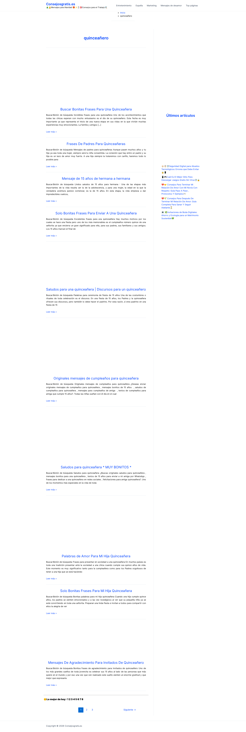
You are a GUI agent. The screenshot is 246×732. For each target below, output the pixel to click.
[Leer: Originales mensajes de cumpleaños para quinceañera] (84, 347)
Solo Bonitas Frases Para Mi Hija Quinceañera (96, 591)
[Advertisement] (180, 67)
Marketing (152, 5)
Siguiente (130, 709)
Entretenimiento (124, 5)
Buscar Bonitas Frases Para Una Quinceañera (96, 109)
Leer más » (51, 131)
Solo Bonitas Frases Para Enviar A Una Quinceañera (96, 213)
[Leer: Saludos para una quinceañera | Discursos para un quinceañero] (75, 264)
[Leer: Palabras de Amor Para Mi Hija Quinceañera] (63, 525)
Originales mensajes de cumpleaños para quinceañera (96, 378)
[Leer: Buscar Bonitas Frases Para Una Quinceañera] (65, 78)
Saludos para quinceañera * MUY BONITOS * (96, 467)
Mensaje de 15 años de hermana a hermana (96, 178)
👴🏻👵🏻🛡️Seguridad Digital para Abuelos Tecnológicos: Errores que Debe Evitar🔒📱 (180, 169)
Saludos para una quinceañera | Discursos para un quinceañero (96, 289)
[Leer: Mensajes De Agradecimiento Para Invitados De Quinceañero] (71, 640)
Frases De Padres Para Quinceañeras (96, 144)
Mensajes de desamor (171, 5)
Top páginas (192, 5)
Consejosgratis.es (60, 4)
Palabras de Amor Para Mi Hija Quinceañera (96, 556)
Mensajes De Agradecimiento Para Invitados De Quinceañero (96, 663)
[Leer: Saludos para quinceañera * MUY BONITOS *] (84, 436)
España (139, 5)
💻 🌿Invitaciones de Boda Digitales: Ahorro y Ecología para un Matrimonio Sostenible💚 (180, 215)
